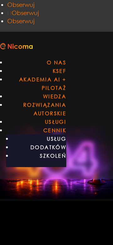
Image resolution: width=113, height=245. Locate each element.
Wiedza (54, 96)
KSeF (60, 71)
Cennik (54, 130)
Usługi (55, 121)
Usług (56, 138)
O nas (56, 62)
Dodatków (48, 147)
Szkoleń (53, 155)
